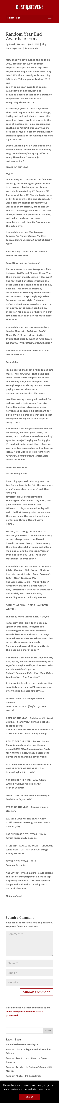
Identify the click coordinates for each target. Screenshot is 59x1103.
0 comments (31, 48)
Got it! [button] (29, 1097)
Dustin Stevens (17, 44)
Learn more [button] (44, 1089)
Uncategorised (14, 48)
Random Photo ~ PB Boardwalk (23, 1075)
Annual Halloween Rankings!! (22, 1044)
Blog (44, 44)
